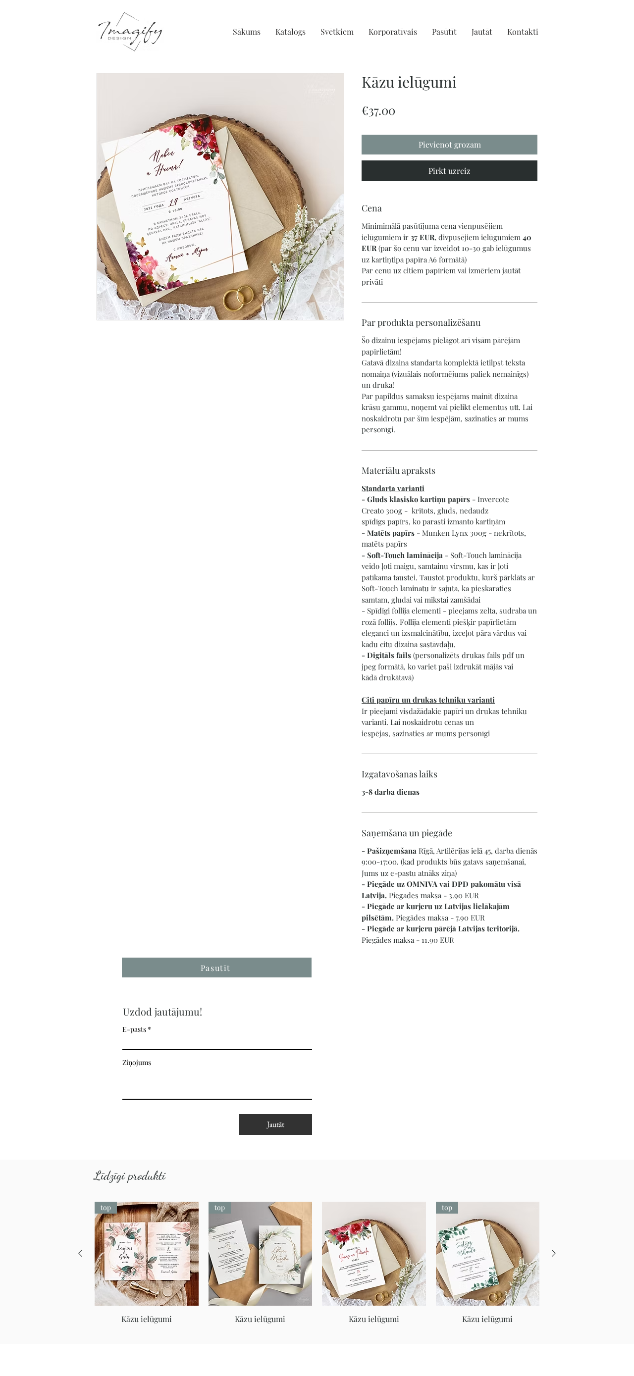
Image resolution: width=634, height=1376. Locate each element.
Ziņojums (136, 1062)
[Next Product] (554, 1253)
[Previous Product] (80, 1253)
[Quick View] (374, 1254)
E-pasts (134, 1029)
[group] (317, 1268)
